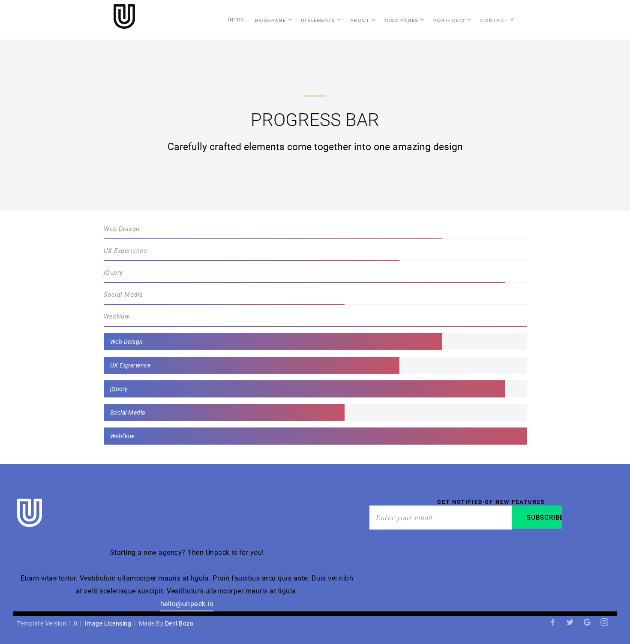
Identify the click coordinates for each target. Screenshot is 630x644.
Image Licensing (108, 623)
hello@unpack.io (187, 604)
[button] (271, 19)
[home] (124, 16)
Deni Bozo (179, 623)
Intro (236, 20)
